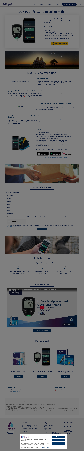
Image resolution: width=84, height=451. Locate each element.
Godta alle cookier (59, 436)
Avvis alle (59, 440)
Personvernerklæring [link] (44, 447)
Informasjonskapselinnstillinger (59, 443)
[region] (43, 441)
